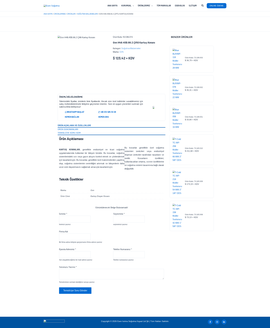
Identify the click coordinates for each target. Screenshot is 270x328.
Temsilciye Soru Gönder (75, 290)
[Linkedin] (224, 322)
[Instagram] (217, 322)
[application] (132, 5)
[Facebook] (210, 322)
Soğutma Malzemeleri (131, 48)
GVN (121, 52)
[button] (202, 6)
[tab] (111, 126)
